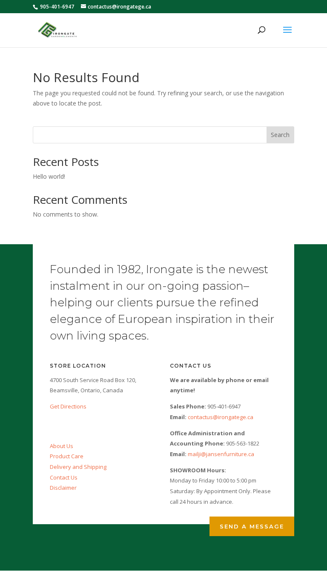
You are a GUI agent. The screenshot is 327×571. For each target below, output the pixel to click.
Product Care (66, 456)
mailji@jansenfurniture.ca (221, 454)
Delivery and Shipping (78, 467)
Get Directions (68, 406)
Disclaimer (63, 487)
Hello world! (49, 176)
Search (280, 135)
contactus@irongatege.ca (220, 417)
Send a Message (252, 526)
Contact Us (63, 477)
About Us (61, 446)
